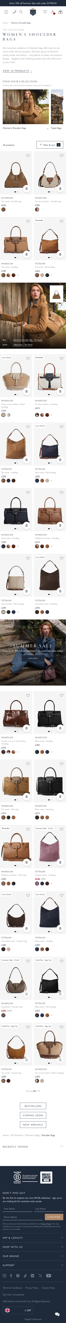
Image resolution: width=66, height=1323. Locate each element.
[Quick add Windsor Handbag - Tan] (26, 254)
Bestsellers (33, 1106)
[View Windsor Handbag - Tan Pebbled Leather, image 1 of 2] (50, 509)
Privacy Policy (46, 1223)
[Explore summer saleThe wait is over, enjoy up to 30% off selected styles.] (33, 316)
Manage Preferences (33, 1319)
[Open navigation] (6, 12)
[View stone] (42, 1081)
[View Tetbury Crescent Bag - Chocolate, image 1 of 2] (16, 912)
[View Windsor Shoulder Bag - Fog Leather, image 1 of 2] (16, 978)
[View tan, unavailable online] (8, 415)
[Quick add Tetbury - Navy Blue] (60, 928)
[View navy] (8, 481)
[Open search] (20, 12)
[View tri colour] (8, 752)
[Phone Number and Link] (14, 11)
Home (5, 22)
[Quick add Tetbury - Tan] (26, 460)
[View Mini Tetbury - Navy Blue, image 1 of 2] (50, 444)
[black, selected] (37, 752)
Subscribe (54, 1216)
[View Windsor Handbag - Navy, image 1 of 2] (16, 509)
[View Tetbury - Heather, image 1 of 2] (50, 846)
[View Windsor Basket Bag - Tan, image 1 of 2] (50, 1044)
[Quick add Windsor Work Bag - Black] (60, 796)
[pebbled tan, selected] (37, 546)
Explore (33, 658)
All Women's (17, 1135)
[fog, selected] (3, 1015)
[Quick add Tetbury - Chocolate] (60, 591)
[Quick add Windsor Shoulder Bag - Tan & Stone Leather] (60, 188)
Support (9, 1265)
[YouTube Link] (48, 1275)
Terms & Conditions (12, 1287)
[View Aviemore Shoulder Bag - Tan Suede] (56, 293)
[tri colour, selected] (37, 415)
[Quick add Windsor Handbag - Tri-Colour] (60, 391)
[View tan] (42, 481)
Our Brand (11, 1256)
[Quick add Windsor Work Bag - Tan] (26, 796)
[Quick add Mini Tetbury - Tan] (60, 254)
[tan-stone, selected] (37, 209)
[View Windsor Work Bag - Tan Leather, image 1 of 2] (16, 846)
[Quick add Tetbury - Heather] (60, 862)
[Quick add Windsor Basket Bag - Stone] (26, 391)
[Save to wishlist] (28, 155)
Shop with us (13, 1246)
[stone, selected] (3, 415)
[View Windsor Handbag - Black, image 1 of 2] (50, 712)
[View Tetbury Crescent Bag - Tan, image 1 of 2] (16, 1044)
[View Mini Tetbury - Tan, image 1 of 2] (50, 238)
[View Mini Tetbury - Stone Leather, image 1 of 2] (16, 575)
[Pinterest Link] (18, 1275)
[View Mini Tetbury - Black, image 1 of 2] (50, 978)
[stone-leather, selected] (3, 612)
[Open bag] (60, 12)
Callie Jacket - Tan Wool (22, 344)
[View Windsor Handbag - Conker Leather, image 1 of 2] (16, 712)
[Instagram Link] (4, 1275)
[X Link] (40, 1275)
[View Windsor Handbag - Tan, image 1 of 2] (16, 238)
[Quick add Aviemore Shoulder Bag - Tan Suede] (26, 188)
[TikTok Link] (25, 1275)
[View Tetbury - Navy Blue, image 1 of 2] (50, 912)
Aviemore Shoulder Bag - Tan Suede (27, 340)
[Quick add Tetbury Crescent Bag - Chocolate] (26, 928)
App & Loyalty (13, 1237)
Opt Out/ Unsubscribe (13, 1294)
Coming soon (33, 1115)
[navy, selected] (37, 481)
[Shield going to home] (33, 11)
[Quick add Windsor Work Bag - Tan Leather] (26, 862)
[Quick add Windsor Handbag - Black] (60, 728)
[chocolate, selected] (37, 612)
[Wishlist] (45, 12)
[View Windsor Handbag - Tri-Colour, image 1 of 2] (50, 375)
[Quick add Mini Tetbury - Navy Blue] (60, 460)
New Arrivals (33, 1124)
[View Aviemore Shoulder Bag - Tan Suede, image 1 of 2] (16, 172)
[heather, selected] (37, 883)
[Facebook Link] (11, 1275)
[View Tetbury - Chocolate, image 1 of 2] (50, 575)
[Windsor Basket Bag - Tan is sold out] (60, 1060)
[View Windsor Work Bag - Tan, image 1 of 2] (16, 781)
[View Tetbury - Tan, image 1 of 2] (16, 444)
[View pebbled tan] (8, 275)
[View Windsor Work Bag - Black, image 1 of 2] (50, 781)
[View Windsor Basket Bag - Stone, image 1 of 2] (16, 375)
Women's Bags (32, 1135)
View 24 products (17, 70)
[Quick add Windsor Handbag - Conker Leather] (26, 728)
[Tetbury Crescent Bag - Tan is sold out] (26, 1060)
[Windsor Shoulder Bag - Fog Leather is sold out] (26, 994)
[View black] (47, 275)
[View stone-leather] (42, 275)
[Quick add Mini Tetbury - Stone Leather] (26, 591)
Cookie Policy (48, 1287)
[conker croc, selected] (3, 752)
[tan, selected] (3, 209)
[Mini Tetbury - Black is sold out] (60, 994)
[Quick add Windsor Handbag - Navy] (26, 525)
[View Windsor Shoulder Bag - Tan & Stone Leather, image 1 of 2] (50, 172)
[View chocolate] (14, 481)
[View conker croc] (14, 275)
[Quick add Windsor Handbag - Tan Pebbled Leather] (60, 525)
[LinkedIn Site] (33, 1276)
